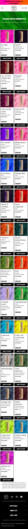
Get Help (14, 506)
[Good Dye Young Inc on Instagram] (17, 496)
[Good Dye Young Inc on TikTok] (12, 496)
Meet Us (13, 510)
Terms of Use (11, 525)
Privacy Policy (4, 525)
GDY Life (13, 515)
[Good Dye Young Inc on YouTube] (21, 496)
